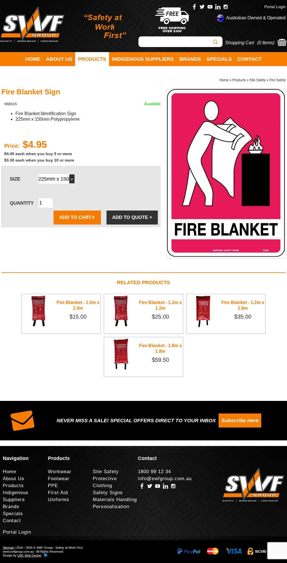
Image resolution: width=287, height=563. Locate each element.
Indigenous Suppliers (143, 59)
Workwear (59, 471)
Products (92, 59)
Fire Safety (277, 80)
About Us (59, 59)
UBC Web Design (29, 555)
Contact (249, 59)
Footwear (59, 478)
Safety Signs (108, 492)
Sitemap (8, 547)
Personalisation (111, 506)
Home (32, 59)
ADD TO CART (75, 217)
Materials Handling (115, 499)
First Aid (58, 492)
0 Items (266, 42)
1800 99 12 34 (154, 471)
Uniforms (58, 499)
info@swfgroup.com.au (165, 478)
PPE (53, 485)
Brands (190, 59)
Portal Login (275, 6)
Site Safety (257, 80)
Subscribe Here (239, 420)
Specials (219, 59)
